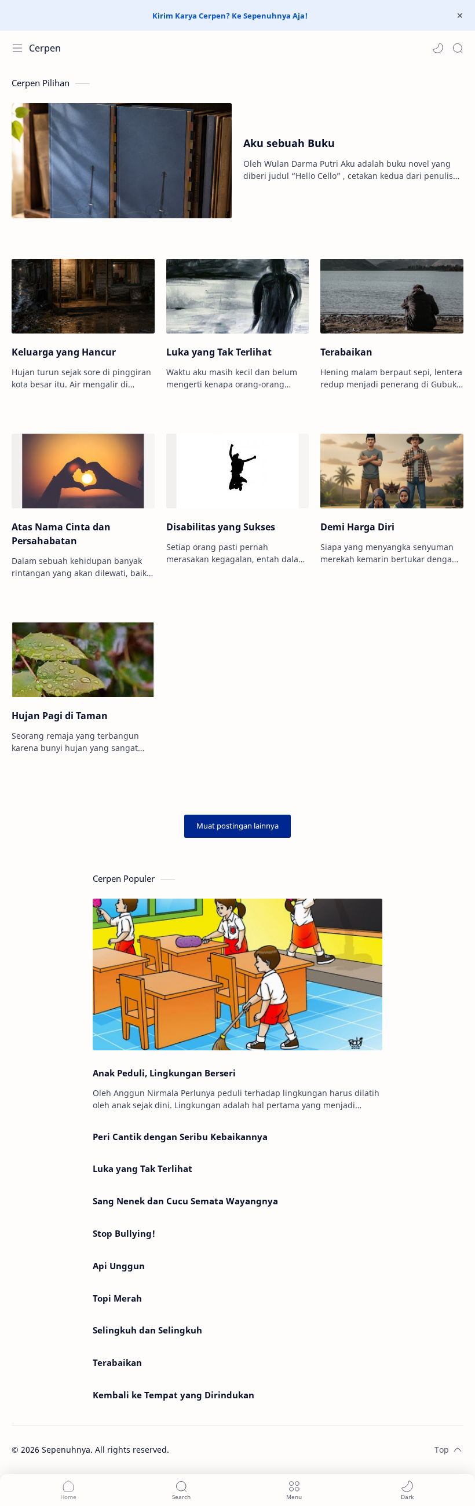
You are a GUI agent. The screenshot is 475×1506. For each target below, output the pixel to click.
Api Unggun (119, 1266)
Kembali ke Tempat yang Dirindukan (173, 1395)
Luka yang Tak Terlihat (219, 352)
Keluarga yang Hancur (64, 352)
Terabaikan (346, 352)
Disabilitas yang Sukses (220, 527)
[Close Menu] (459, 15)
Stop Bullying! (124, 1233)
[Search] (457, 48)
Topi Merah (117, 1298)
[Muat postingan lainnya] (237, 826)
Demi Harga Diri (357, 527)
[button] (438, 48)
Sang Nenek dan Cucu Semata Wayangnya (185, 1201)
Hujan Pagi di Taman (60, 715)
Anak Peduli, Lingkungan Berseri (164, 1073)
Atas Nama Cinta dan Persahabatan (61, 534)
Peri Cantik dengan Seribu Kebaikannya (180, 1136)
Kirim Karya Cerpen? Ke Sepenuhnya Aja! (230, 15)
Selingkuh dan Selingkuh (147, 1330)
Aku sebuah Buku (289, 143)
